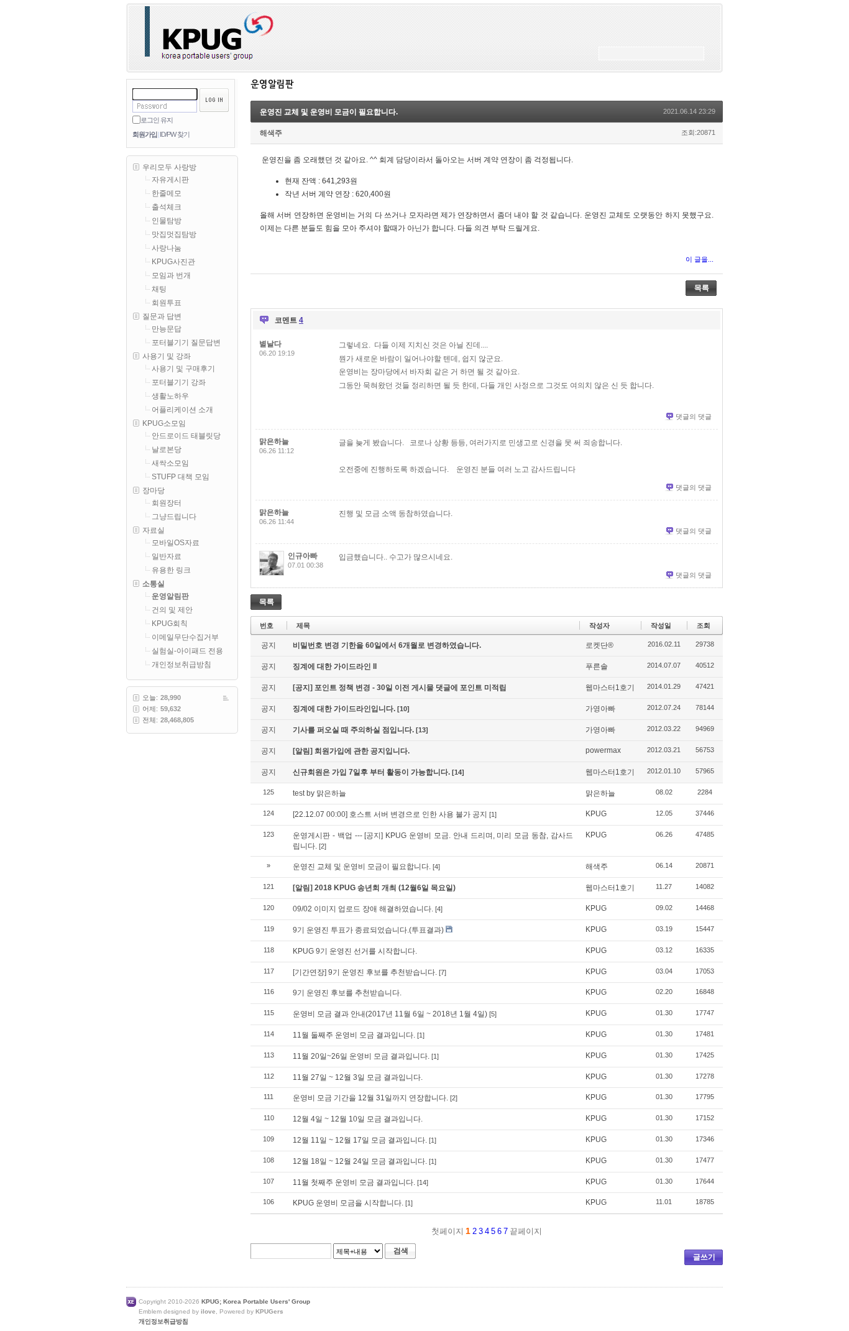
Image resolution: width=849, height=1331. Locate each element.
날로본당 (166, 449)
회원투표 (166, 302)
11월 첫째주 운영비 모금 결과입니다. (354, 1182)
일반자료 (166, 556)
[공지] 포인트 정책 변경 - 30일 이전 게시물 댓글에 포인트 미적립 (400, 687)
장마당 (153, 490)
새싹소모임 (170, 463)
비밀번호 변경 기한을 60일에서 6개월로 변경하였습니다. (387, 645)
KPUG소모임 (164, 423)
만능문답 (166, 329)
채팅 (159, 289)
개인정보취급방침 (181, 664)
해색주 (271, 133)
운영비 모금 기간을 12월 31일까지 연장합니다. (370, 1098)
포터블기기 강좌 (179, 382)
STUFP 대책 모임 (180, 476)
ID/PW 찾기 (175, 134)
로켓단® (599, 645)
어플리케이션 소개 (182, 409)
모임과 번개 (171, 275)
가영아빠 (600, 708)
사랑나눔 (166, 248)
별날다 (270, 343)
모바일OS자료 (176, 542)
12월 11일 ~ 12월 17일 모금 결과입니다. (360, 1140)
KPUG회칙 (170, 623)
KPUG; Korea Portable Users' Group (255, 1301)
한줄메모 (166, 193)
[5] (493, 1014)
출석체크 (166, 207)
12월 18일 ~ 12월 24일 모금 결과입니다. (360, 1161)
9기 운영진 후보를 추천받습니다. (347, 992)
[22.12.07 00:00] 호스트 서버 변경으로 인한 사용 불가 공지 (390, 814)
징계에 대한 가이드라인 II (335, 666)
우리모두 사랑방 (169, 167)
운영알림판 (170, 596)
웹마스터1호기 (610, 687)
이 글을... (700, 259)
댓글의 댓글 (694, 416)
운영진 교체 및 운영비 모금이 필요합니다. (329, 112)
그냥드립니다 (174, 516)
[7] (442, 972)
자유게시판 (170, 179)
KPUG (596, 813)
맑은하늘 (274, 441)
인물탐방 (166, 220)
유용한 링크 (171, 570)
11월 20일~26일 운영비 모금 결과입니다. (361, 1056)
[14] (458, 772)
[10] (403, 708)
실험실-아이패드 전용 (187, 651)
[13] (422, 730)
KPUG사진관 (173, 261)
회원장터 (166, 503)
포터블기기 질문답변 (186, 342)
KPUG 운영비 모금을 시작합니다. (348, 1203)
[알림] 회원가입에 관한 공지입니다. (351, 751)
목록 (701, 287)
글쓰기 (704, 1257)
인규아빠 (303, 555)
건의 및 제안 (172, 610)
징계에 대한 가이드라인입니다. (345, 708)
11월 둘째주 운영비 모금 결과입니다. (354, 1035)
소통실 (153, 583)
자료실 (153, 530)
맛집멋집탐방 (174, 234)
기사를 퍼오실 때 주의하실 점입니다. (354, 729)
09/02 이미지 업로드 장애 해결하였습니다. (363, 909)
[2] (322, 846)
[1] (493, 814)
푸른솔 (596, 666)
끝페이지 (527, 1231)
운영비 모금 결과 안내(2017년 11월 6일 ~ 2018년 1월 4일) (390, 1014)
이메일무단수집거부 (185, 637)
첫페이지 (446, 1231)
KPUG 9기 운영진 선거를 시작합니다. (355, 951)
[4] (436, 866)
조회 (703, 625)
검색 (400, 1250)
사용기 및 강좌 (166, 356)
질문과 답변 (161, 316)
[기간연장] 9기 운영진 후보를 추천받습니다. (365, 972)
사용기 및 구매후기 (183, 368)
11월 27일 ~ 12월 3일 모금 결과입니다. (358, 1077)
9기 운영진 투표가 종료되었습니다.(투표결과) (368, 930)
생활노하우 (170, 396)
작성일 (661, 625)
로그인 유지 (156, 120)
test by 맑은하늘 (319, 793)
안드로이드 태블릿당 (186, 435)
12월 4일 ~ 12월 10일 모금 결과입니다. (358, 1119)
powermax (603, 750)
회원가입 (144, 134)
